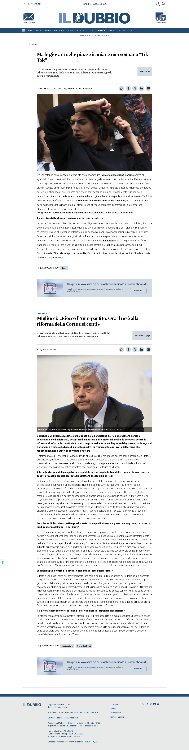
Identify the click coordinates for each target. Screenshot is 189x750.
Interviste (35, 45)
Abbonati (161, 22)
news (63, 268)
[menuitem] (29, 30)
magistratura (66, 646)
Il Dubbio (26, 45)
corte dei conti (84, 646)
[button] (158, 3)
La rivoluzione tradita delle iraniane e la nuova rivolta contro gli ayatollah (92, 212)
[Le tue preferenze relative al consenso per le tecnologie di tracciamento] (3, 562)
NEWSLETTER (29, 22)
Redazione (145, 71)
